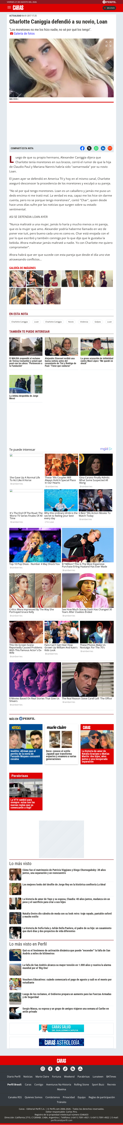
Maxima (61, 1089)
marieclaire (61, 728)
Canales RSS (15, 1097)
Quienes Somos (33, 1097)
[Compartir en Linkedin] (103, 148)
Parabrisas (84, 1076)
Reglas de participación (102, 1097)
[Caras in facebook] (50, 1069)
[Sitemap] (80, 1069)
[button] (61, 71)
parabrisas (25, 776)
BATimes (111, 1076)
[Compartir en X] (89, 148)
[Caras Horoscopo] (61, 1045)
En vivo (111, 8)
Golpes (98, 321)
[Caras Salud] (61, 1031)
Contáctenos (52, 1097)
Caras (28, 1084)
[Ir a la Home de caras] (18, 9)
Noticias (28, 1076)
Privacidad (69, 1097)
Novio (71, 321)
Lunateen (98, 1076)
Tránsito (61, 1102)
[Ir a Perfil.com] (109, 2)
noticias (25, 728)
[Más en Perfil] (27, 719)
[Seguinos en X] (58, 1069)
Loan (36, 321)
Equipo (82, 1097)
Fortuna (56, 1076)
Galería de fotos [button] (24, 33)
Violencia (84, 321)
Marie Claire (42, 1076)
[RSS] (72, 1069)
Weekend (69, 1076)
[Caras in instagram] (42, 1069)
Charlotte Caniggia (19, 321)
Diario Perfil (13, 1076)
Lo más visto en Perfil (28, 944)
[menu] (9, 8)
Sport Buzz (98, 1084)
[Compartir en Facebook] (82, 148)
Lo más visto (20, 863)
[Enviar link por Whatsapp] (96, 148)
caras (97, 728)
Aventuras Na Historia (58, 1084)
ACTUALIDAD (15, 15)
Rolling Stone (81, 1084)
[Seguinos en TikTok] (65, 1069)
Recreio (111, 1084)
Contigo (38, 1084)
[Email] (110, 148)
